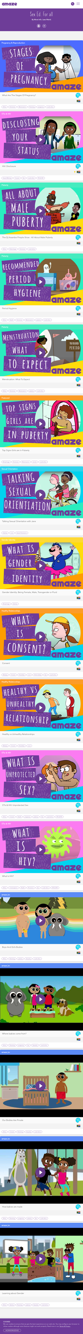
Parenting (32, 107)
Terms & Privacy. (65, 1326)
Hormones (12, 107)
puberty (38, 320)
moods (35, 462)
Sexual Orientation (22, 533)
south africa (50, 107)
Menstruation (22, 107)
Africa (4, 107)
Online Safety (37, 675)
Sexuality (28, 958)
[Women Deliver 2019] (75, 172)
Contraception (14, 888)
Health (11, 320)
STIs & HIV (40, 178)
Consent (17, 178)
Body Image (13, 249)
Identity (5, 533)
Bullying (5, 675)
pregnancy (41, 107)
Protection (31, 888)
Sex (24, 178)
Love (12, 533)
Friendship (22, 675)
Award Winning (7, 178)
